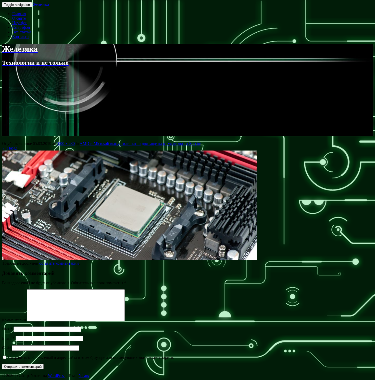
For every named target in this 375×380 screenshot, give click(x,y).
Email (8, 338)
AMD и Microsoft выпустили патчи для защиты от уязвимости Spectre (140, 143)
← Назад (9, 148)
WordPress (56, 375)
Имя (7, 329)
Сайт (6, 348)
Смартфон (21, 27)
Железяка (41, 4)
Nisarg (84, 375)
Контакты (20, 36)
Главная (19, 13)
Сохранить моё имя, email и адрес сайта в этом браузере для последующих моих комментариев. (91, 357)
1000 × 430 (65, 143)
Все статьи (21, 32)
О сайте (19, 18)
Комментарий (14, 320)
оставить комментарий (59, 263)
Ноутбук (19, 23)
